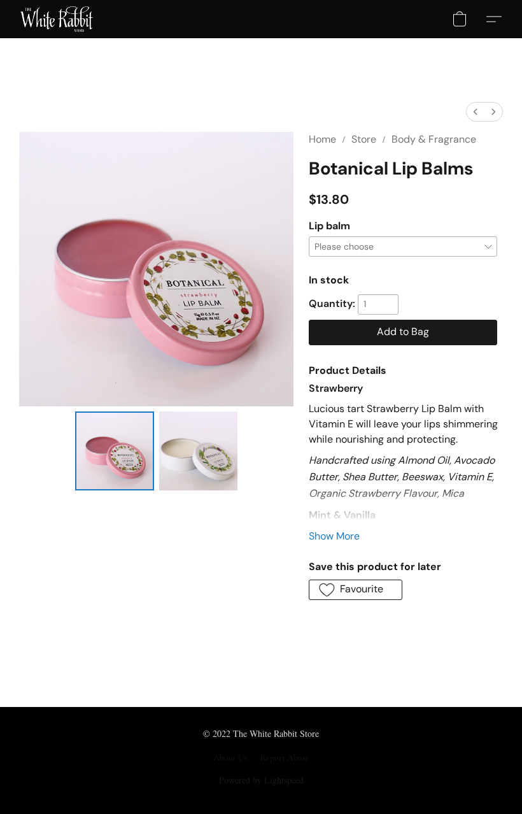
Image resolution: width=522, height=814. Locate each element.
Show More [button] (334, 536)
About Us (230, 757)
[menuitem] (475, 112)
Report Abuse (284, 757)
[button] (56, 19)
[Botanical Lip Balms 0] (114, 450)
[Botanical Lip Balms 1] (198, 450)
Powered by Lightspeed (261, 780)
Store (363, 139)
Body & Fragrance (434, 139)
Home (322, 139)
